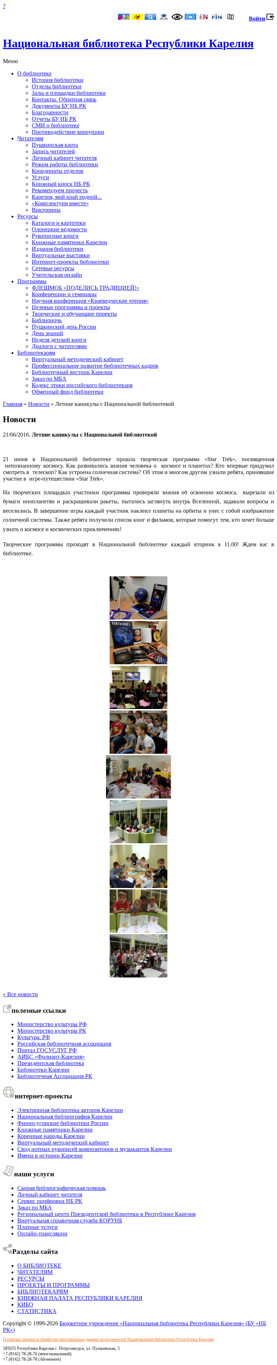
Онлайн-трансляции (42, 1233)
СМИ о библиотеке (55, 125)
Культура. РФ (33, 1037)
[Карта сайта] (230, 17)
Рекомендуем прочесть (60, 190)
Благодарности (50, 112)
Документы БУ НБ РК (59, 106)
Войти (257, 19)
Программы (32, 281)
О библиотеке (34, 73)
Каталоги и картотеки (59, 223)
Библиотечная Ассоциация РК (54, 1076)
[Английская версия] (204, 17)
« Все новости (20, 994)
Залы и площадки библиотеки (69, 93)
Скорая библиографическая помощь (61, 1188)
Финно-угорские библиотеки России (63, 1123)
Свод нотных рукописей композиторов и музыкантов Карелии (94, 1149)
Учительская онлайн (57, 275)
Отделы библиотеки (57, 86)
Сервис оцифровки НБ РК (49, 1201)
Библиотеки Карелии (43, 1070)
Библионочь (47, 320)
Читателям (30, 138)
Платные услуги (37, 1227)
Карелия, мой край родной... (67, 197)
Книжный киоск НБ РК (61, 184)
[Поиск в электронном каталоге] (150, 17)
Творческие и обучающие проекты (74, 314)
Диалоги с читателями (59, 346)
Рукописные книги (55, 236)
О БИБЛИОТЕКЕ (39, 1266)
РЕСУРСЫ (30, 1279)
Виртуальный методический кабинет (77, 359)
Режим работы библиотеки (65, 164)
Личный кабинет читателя (64, 158)
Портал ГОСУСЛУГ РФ (47, 1050)
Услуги (40, 177)
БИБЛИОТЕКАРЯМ (42, 1292)
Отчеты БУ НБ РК (54, 119)
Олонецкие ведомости (59, 229)
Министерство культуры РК (51, 1031)
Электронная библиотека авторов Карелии (70, 1110)
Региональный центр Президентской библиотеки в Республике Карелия (106, 1214)
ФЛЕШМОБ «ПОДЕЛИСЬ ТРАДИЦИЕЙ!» (85, 288)
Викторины (46, 210)
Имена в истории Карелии (50, 1155)
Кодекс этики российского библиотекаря (82, 385)
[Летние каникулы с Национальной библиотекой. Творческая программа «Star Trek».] (138, 662)
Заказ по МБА (49, 379)
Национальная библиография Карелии (65, 1117)
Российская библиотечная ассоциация (64, 1044)
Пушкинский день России (64, 327)
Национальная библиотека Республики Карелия (128, 43)
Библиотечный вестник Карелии (72, 372)
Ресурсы (27, 216)
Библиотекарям (36, 353)
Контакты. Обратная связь (64, 99)
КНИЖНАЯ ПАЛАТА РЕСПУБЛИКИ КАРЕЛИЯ (79, 1298)
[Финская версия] (217, 17)
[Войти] (270, 19)
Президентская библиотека (50, 1063)
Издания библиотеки (57, 249)
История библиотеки (57, 80)
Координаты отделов (57, 171)
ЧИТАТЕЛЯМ (35, 1272)
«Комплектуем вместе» (60, 203)
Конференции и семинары (64, 294)
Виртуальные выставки (61, 255)
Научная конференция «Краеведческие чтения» (90, 301)
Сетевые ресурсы (53, 268)
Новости (38, 404)
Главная (12, 404)
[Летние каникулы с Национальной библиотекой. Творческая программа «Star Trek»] (138, 617)
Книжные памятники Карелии (69, 242)
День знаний (47, 333)
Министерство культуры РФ (52, 1024)
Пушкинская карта (55, 145)
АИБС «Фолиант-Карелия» (51, 1057)
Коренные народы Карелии (51, 1136)
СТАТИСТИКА (37, 1311)
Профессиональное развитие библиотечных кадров (95, 366)
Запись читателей (53, 151)
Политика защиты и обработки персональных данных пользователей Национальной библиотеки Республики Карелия (108, 1339)
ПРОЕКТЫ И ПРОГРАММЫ (53, 1285)
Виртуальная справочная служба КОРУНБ (69, 1220)
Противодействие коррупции (68, 132)
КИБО (25, 1304)
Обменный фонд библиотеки (68, 392)
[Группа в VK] (190, 17)
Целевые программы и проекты (71, 307)
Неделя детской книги (59, 340)
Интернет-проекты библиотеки (70, 262)
